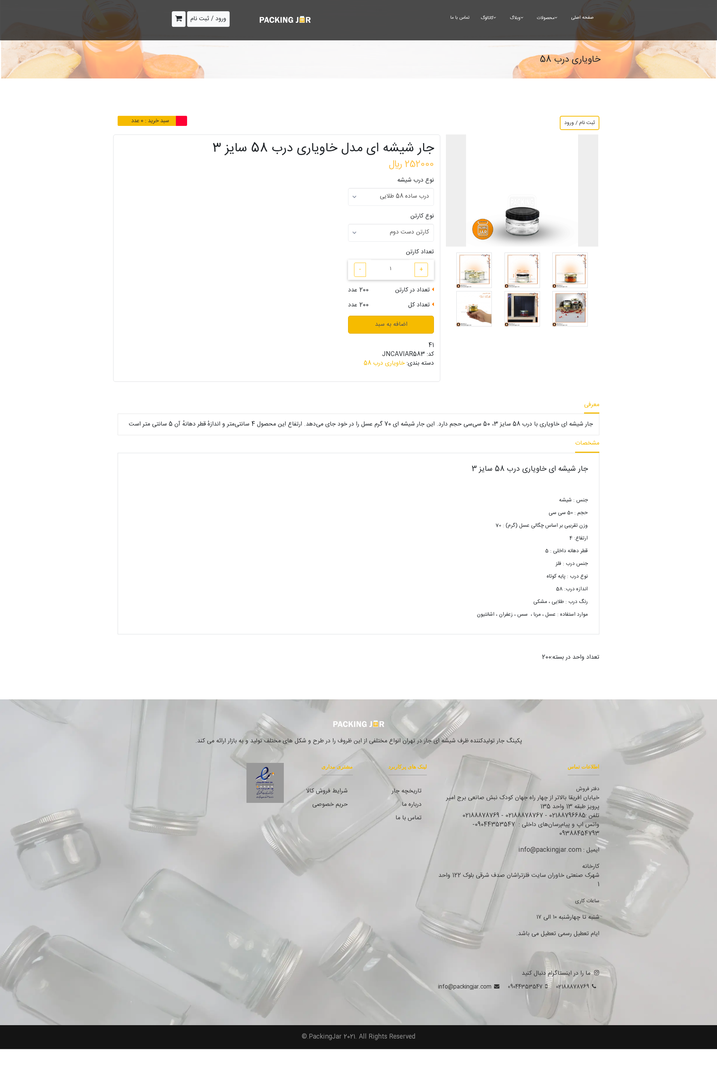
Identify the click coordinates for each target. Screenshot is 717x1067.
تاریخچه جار (407, 791)
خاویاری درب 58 (384, 363)
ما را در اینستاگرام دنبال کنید (556, 973)
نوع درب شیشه (415, 180)
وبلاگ (515, 18)
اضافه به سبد (391, 324)
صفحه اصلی (582, 17)
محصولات (546, 18)
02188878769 (572, 987)
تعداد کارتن (420, 252)
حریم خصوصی (330, 805)
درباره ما (412, 805)
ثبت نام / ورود (579, 122)
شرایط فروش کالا (327, 791)
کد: (430, 354)
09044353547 (525, 987)
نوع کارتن (422, 216)
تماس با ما (459, 17)
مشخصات (587, 443)
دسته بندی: (420, 363)
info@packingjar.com (464, 987)
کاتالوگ (487, 18)
